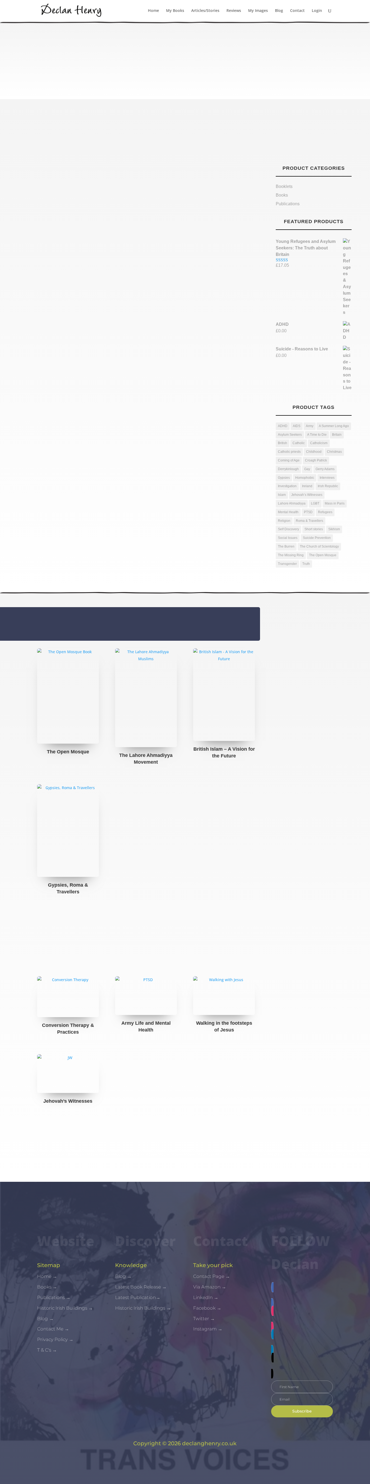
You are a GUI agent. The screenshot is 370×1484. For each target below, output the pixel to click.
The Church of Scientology (319, 546)
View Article (44, 211)
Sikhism (334, 529)
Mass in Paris (335, 503)
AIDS (296, 426)
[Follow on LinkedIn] (302, 1342)
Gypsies (284, 478)
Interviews (327, 478)
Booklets (284, 186)
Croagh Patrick (316, 460)
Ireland (307, 486)
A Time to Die (317, 435)
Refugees (325, 512)
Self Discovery (288, 529)
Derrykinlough (288, 469)
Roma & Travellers (309, 521)
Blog (279, 11)
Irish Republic (328, 486)
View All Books (185, 924)
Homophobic (304, 478)
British (282, 443)
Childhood (314, 452)
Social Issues (287, 538)
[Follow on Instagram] (302, 1319)
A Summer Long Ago (334, 426)
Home (153, 11)
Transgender (287, 564)
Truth (306, 564)
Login (317, 11)
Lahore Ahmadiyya (292, 503)
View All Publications (184, 1138)
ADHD (282, 426)
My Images (258, 11)
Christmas (334, 452)
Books (29, 196)
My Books (175, 11)
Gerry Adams (325, 469)
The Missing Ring (291, 555)
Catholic (299, 443)
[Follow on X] (302, 1366)
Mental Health (288, 512)
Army (309, 426)
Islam (282, 495)
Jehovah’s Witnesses (306, 495)
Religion (284, 521)
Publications (288, 203)
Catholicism (318, 443)
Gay (307, 469)
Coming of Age (289, 460)
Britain (337, 435)
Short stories (313, 529)
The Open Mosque (322, 555)
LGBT (315, 503)
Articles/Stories (205, 11)
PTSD (308, 512)
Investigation (287, 486)
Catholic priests (289, 452)
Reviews (233, 11)
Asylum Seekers (290, 435)
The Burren (286, 546)
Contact (297, 11)
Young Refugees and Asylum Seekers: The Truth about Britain (111, 183)
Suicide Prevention (317, 538)
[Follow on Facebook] (302, 1295)
